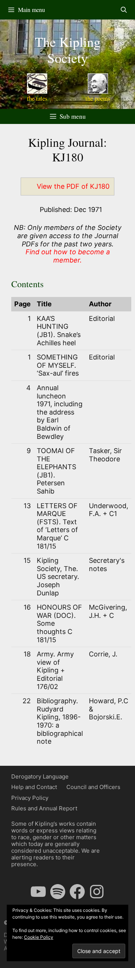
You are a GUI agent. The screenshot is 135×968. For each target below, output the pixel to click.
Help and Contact (34, 787)
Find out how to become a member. (68, 256)
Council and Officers (93, 787)
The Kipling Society (67, 50)
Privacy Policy (29, 797)
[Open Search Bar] (124, 9)
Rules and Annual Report (44, 808)
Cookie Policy (38, 937)
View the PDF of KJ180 (73, 186)
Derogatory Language (40, 776)
